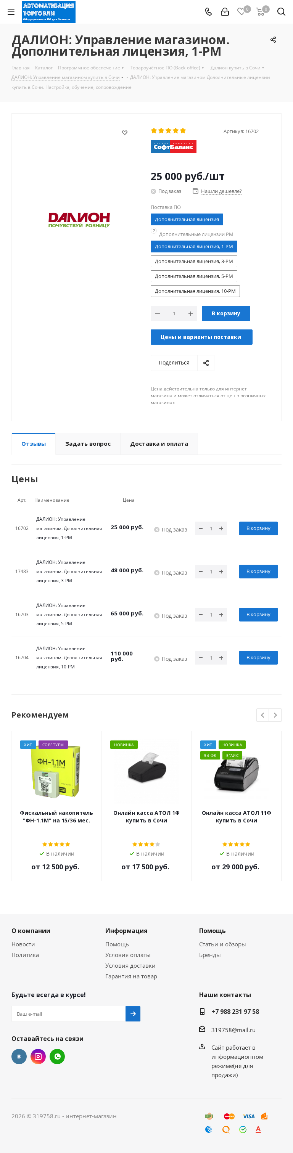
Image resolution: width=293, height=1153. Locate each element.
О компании (30, 931)
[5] (183, 131)
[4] (176, 131)
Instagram (38, 1056)
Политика (25, 955)
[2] (161, 131)
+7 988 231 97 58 (235, 1011)
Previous (263, 715)
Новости (23, 944)
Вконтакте (19, 1056)
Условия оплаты (128, 955)
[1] (154, 131)
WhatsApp (57, 1056)
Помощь (117, 944)
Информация (126, 931)
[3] (168, 131)
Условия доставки (130, 965)
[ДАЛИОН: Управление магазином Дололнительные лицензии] (79, 219)
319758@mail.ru (233, 1030)
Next (275, 715)
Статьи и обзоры (222, 944)
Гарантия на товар (131, 976)
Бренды (210, 955)
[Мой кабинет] (225, 12)
